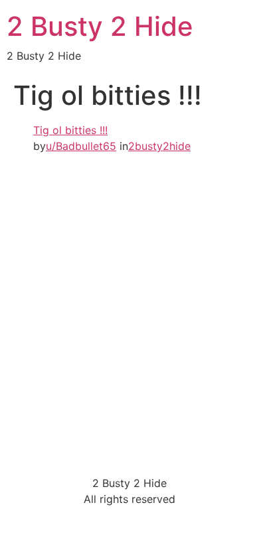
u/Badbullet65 (81, 146)
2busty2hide (159, 146)
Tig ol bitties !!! (70, 130)
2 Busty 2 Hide (100, 26)
